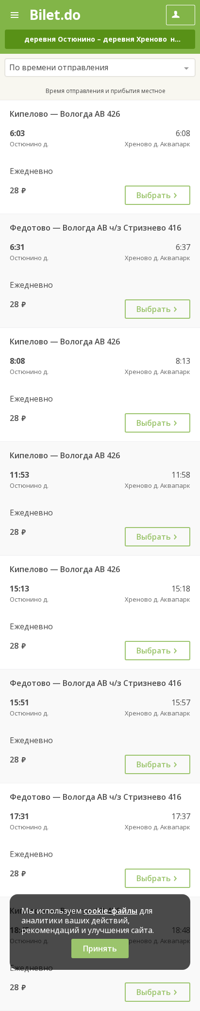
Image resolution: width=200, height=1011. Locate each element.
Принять (100, 948)
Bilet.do (55, 14)
